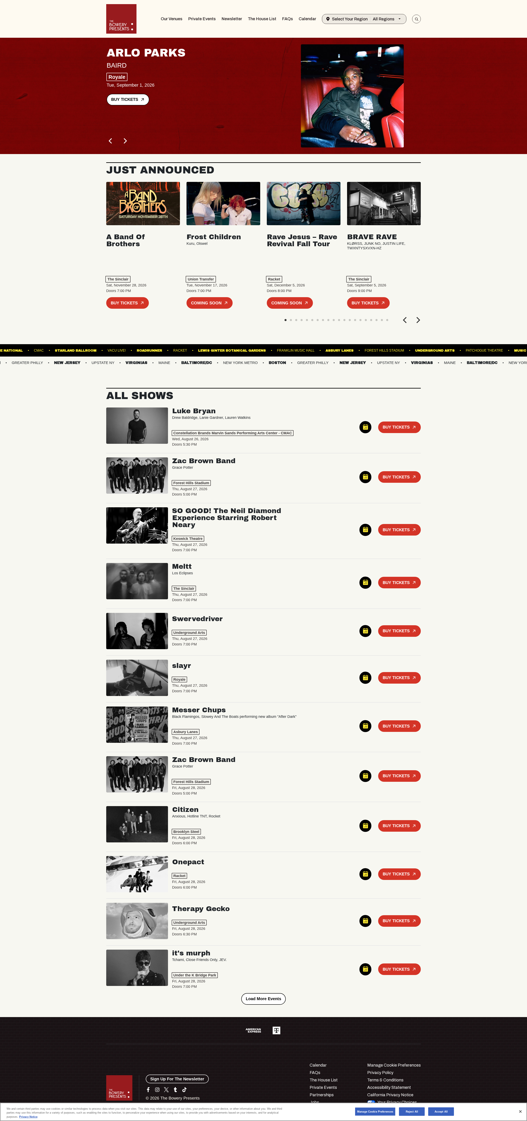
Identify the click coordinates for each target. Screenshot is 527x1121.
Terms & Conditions (385, 1080)
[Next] (124, 140)
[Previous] (110, 140)
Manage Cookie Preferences (375, 1111)
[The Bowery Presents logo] (121, 19)
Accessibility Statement (389, 1087)
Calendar (307, 18)
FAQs (287, 18)
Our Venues (171, 18)
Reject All (412, 1111)
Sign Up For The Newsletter (177, 1079)
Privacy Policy (380, 1072)
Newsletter (232, 18)
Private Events (202, 18)
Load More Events (263, 998)
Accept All (441, 1111)
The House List (262, 18)
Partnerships (322, 1095)
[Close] (520, 1111)
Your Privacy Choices (397, 1102)
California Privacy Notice (390, 1095)
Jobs (314, 1102)
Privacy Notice (28, 1116)
